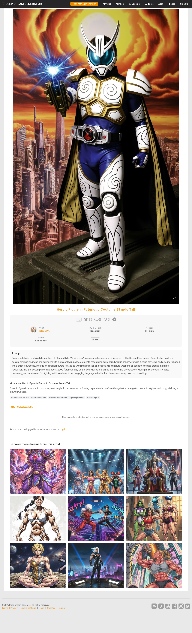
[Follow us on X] (187, 606)
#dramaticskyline (38, 398)
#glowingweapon (76, 398)
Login (172, 4)
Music (120, 4)
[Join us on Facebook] (174, 606)
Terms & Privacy (10, 608)
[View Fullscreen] (174, 298)
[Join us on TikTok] (161, 606)
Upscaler (135, 4)
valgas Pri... (45, 331)
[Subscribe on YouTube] (167, 606)
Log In (63, 429)
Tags (41, 608)
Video (107, 4)
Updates (51, 608)
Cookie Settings (28, 608)
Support (62, 608)
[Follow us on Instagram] (181, 606)
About (161, 4)
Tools (149, 4)
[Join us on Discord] (154, 606)
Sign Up (184, 4)
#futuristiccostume (58, 398)
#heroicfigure (93, 398)
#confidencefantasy (19, 398)
